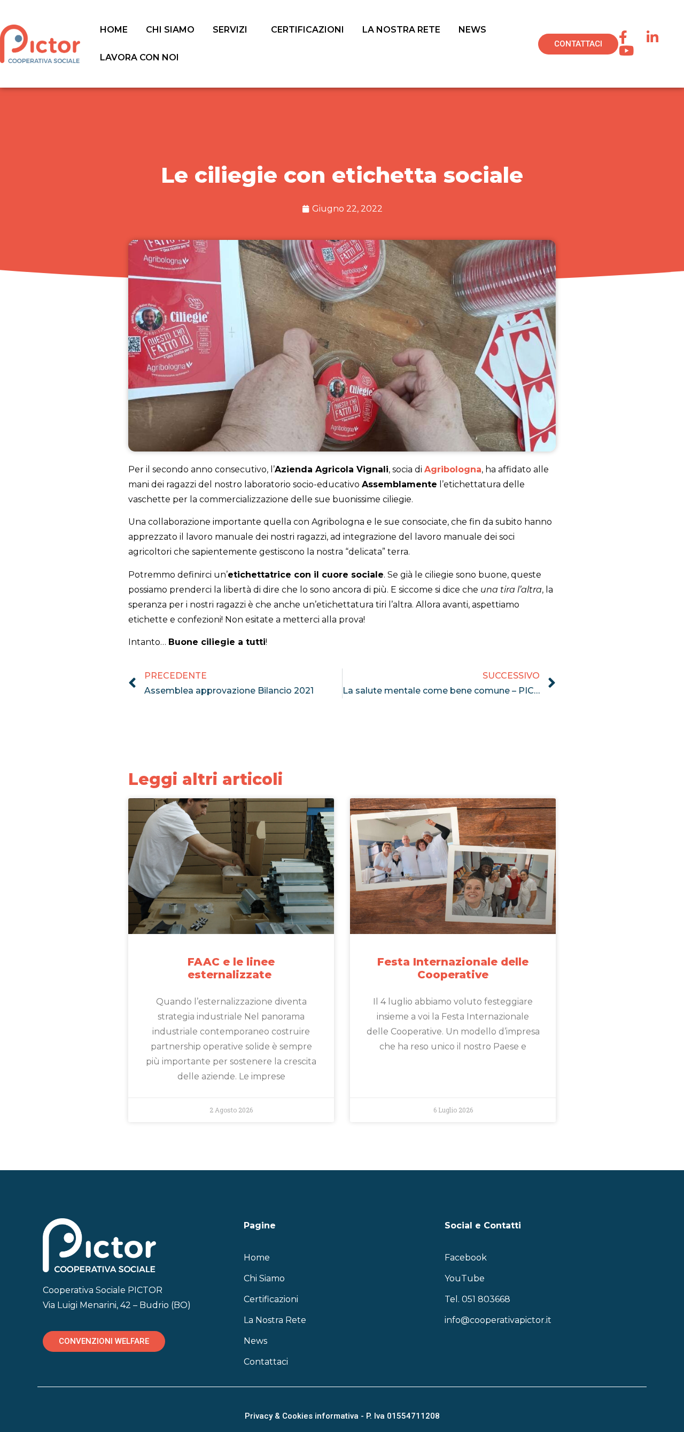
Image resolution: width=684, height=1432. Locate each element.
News (472, 30)
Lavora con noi (139, 57)
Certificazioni (307, 30)
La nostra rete (401, 30)
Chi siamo (170, 30)
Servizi (230, 30)
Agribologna (452, 469)
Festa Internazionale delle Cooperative (452, 968)
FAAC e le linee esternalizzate (231, 968)
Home (114, 30)
